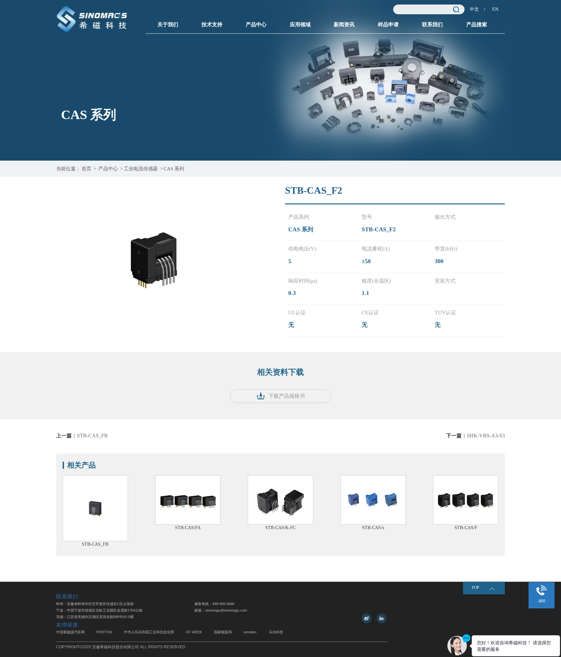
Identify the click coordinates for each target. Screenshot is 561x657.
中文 (474, 9)
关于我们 (167, 24)
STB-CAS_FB (92, 435)
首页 (86, 168)
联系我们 (432, 24)
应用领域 (300, 24)
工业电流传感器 (141, 168)
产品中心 (256, 24)
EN (495, 9)
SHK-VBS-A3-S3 (486, 435)
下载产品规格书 (286, 396)
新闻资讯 (344, 24)
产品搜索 (476, 24)
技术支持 (212, 24)
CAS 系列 (174, 168)
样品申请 (388, 24)
